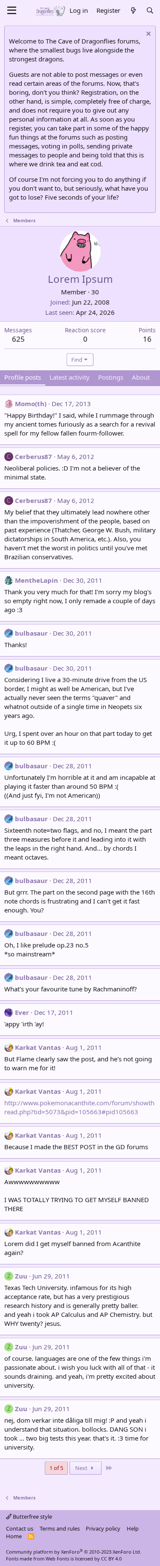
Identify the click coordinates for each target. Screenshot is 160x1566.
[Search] (150, 10)
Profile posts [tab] (22, 377)
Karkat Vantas (38, 1047)
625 (18, 339)
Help (133, 1528)
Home (14, 1536)
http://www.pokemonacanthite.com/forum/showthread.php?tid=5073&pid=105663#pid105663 (79, 1107)
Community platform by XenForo (73, 1552)
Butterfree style (32, 1516)
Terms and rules (60, 1528)
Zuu (21, 1276)
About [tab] (141, 377)
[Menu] (12, 10)
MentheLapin (36, 580)
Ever (22, 1012)
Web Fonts (57, 1558)
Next (82, 1468)
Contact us (19, 1528)
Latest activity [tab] (69, 377)
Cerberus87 (33, 456)
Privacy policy (103, 1528)
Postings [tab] (110, 377)
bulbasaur (31, 633)
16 (147, 339)
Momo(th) (31, 403)
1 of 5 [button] (56, 1468)
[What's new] (133, 10)
